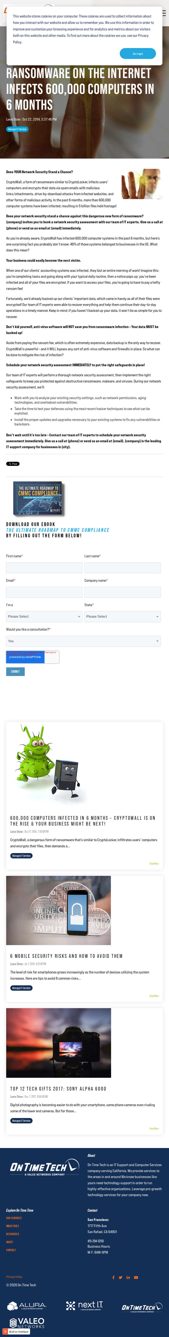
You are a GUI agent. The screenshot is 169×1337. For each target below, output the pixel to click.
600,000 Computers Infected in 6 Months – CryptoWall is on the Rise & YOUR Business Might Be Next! (83, 821)
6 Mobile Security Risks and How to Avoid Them (66, 956)
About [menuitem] (9, 1242)
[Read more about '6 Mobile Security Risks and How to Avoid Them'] (84, 910)
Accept (138, 53)
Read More (154, 863)
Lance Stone (13, 119)
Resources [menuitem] (12, 1234)
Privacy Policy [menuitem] (14, 1276)
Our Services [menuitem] (14, 1218)
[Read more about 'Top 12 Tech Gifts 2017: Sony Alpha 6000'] (84, 1043)
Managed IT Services (17, 129)
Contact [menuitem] (11, 1250)
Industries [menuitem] (12, 1226)
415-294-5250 (96, 1241)
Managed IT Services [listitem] (21, 855)
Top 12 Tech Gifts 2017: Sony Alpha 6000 (58, 1089)
